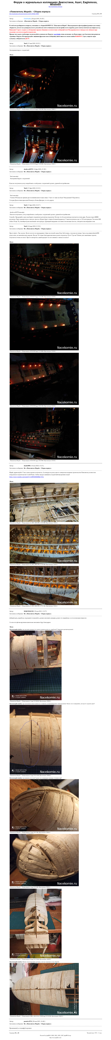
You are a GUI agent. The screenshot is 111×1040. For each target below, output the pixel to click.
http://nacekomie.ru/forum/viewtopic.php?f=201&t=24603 (24, 13)
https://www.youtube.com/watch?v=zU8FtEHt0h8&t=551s (26, 477)
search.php (57, 34)
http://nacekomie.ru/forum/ (55, 6)
